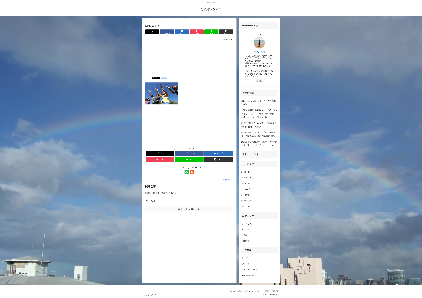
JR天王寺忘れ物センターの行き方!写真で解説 (258, 103)
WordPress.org (248, 275)
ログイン (245, 258)
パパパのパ (259, 52)
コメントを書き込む (189, 209)
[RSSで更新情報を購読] (192, 172)
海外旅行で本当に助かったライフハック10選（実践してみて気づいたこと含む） (259, 143)
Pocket (164, 78)
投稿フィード (247, 264)
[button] (226, 31)
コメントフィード (249, 269)
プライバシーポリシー (253, 291)
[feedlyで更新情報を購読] (187, 172)
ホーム (232, 291)
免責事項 (266, 291)
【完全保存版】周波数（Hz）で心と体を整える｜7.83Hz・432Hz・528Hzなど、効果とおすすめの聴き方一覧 (259, 113)
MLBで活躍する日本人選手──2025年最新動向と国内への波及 (258, 125)
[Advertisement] (189, 57)
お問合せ (240, 291)
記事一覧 (275, 291)
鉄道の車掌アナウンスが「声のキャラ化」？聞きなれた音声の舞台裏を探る (258, 134)
